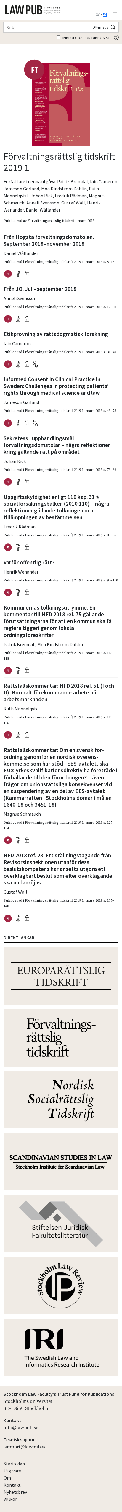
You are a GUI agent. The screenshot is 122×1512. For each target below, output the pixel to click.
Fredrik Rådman (71, 196)
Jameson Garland (21, 188)
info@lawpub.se (21, 1428)
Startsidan (14, 1464)
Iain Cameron (103, 181)
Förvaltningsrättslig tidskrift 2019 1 (54, 261)
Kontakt (12, 1485)
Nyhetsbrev (15, 1492)
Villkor (10, 1499)
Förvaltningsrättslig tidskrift (52, 220)
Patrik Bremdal (72, 181)
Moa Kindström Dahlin (64, 188)
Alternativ (100, 27)
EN (105, 14)
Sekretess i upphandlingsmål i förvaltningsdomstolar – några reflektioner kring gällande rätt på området (57, 445)
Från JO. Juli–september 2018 (40, 288)
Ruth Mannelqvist (21, 709)
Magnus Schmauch (22, 814)
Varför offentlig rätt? (29, 562)
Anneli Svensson (42, 203)
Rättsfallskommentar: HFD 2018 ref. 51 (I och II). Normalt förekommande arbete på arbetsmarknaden (59, 692)
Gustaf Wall (73, 203)
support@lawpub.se (25, 1447)
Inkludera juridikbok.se (86, 37)
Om (7, 1478)
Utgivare (12, 1471)
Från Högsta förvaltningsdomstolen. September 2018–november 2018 (49, 240)
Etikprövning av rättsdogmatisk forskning (56, 334)
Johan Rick (41, 196)
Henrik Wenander (21, 572)
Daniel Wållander (43, 210)
